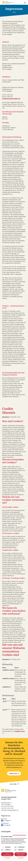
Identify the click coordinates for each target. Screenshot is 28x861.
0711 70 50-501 (8, 808)
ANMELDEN (13, 773)
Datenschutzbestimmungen (19, 835)
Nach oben (13, 784)
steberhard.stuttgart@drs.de (11, 98)
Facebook (7, 820)
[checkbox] (2, 847)
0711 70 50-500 (8, 806)
